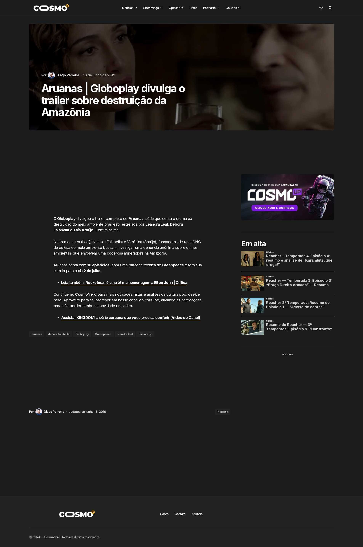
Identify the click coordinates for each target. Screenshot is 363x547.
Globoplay (82, 334)
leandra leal (125, 334)
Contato (180, 514)
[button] (321, 7)
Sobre (164, 514)
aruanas (36, 334)
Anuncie (197, 514)
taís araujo (145, 334)
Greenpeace (103, 334)
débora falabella (58, 334)
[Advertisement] (129, 177)
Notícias (222, 412)
